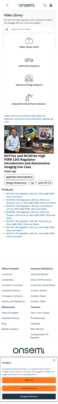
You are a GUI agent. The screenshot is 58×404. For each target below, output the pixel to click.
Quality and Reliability (13, 301)
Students (35, 323)
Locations (7, 274)
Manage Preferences (29, 396)
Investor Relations (42, 268)
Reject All (29, 380)
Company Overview (12, 285)
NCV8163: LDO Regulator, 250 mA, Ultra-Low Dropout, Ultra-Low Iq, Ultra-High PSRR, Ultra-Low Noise (30, 215)
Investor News (38, 296)
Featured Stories (10, 318)
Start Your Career (40, 312)
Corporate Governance (43, 285)
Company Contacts (12, 296)
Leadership (7, 279)
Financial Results (39, 274)
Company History (11, 290)
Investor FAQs (38, 301)
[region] (29, 379)
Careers (35, 307)
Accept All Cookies (29, 388)
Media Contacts (10, 329)
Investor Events (39, 290)
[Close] (54, 360)
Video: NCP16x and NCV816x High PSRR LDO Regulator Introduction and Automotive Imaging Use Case (28, 119)
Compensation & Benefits (39, 336)
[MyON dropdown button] (52, 5)
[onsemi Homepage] (27, 5)
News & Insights (10, 312)
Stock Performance (41, 279)
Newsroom (8, 307)
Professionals (38, 318)
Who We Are (37, 329)
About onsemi (10, 268)
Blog (4, 323)
